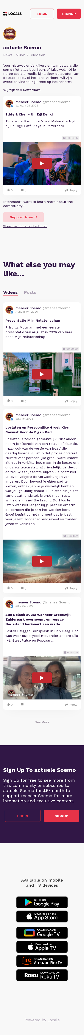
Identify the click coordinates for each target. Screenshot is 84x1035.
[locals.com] (12, 14)
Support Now (21, 217)
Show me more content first (25, 226)
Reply (73, 190)
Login (42, 14)
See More (42, 722)
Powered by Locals (42, 1020)
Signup (69, 14)
